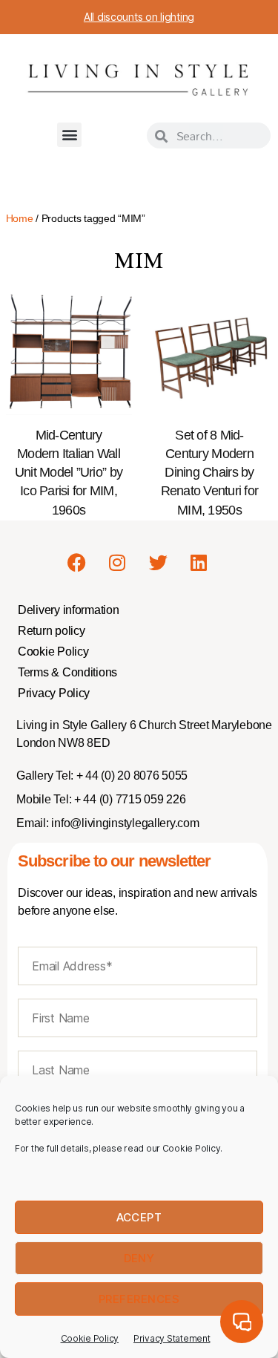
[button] (69, 135)
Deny (139, 1258)
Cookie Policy (90, 1338)
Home (19, 218)
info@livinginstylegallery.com (125, 823)
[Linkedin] (198, 562)
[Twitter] (157, 562)
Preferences (139, 1299)
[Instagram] (117, 562)
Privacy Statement (171, 1338)
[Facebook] (77, 562)
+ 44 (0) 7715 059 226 (128, 799)
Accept (139, 1217)
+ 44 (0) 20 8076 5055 (130, 775)
